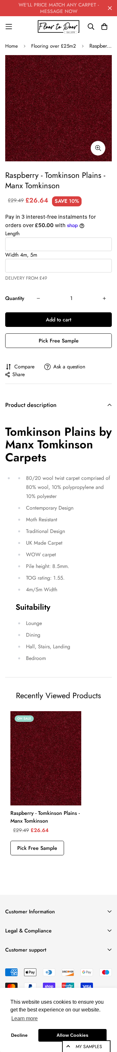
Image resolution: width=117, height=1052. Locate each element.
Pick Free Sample (59, 340)
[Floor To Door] (58, 26)
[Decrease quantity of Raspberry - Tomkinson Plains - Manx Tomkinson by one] (38, 298)
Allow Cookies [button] (72, 1035)
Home (11, 46)
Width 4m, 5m (21, 255)
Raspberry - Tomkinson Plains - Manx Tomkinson (45, 817)
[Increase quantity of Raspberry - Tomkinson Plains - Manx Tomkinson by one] (104, 298)
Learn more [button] (24, 1018)
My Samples (89, 1046)
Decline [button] (19, 1035)
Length (12, 233)
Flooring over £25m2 (53, 46)
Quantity (14, 298)
